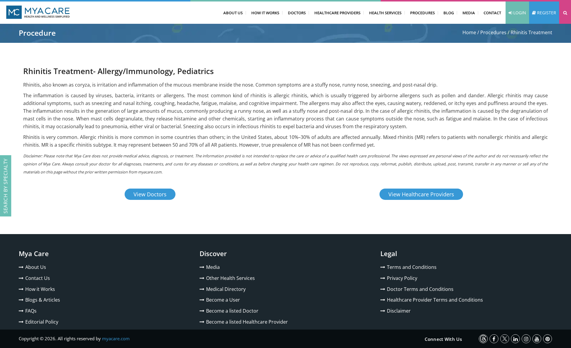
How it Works (40, 289)
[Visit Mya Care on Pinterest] (547, 338)
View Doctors (150, 194)
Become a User (223, 300)
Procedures (422, 12)
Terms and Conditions (412, 267)
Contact (492, 12)
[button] (565, 12)
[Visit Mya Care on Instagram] (526, 338)
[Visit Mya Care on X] (504, 338)
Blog (448, 12)
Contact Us (37, 278)
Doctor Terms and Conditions (420, 289)
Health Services (385, 12)
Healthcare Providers (337, 12)
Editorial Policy (41, 322)
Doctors (297, 12)
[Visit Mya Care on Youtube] (536, 338)
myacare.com (116, 338)
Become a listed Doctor (232, 311)
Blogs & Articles (42, 300)
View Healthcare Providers (421, 194)
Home (469, 32)
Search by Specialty (5, 186)
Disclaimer (399, 311)
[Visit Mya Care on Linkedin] (515, 338)
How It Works (265, 12)
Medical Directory (226, 289)
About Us (233, 12)
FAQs (31, 311)
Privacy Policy (402, 278)
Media (468, 12)
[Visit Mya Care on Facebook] (494, 338)
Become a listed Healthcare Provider (247, 322)
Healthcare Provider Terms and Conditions (435, 300)
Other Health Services (230, 278)
